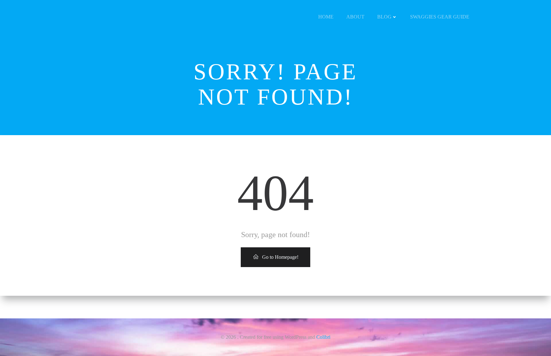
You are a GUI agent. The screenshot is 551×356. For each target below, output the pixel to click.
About (355, 16)
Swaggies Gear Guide (439, 16)
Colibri (323, 337)
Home (326, 16)
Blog (384, 16)
